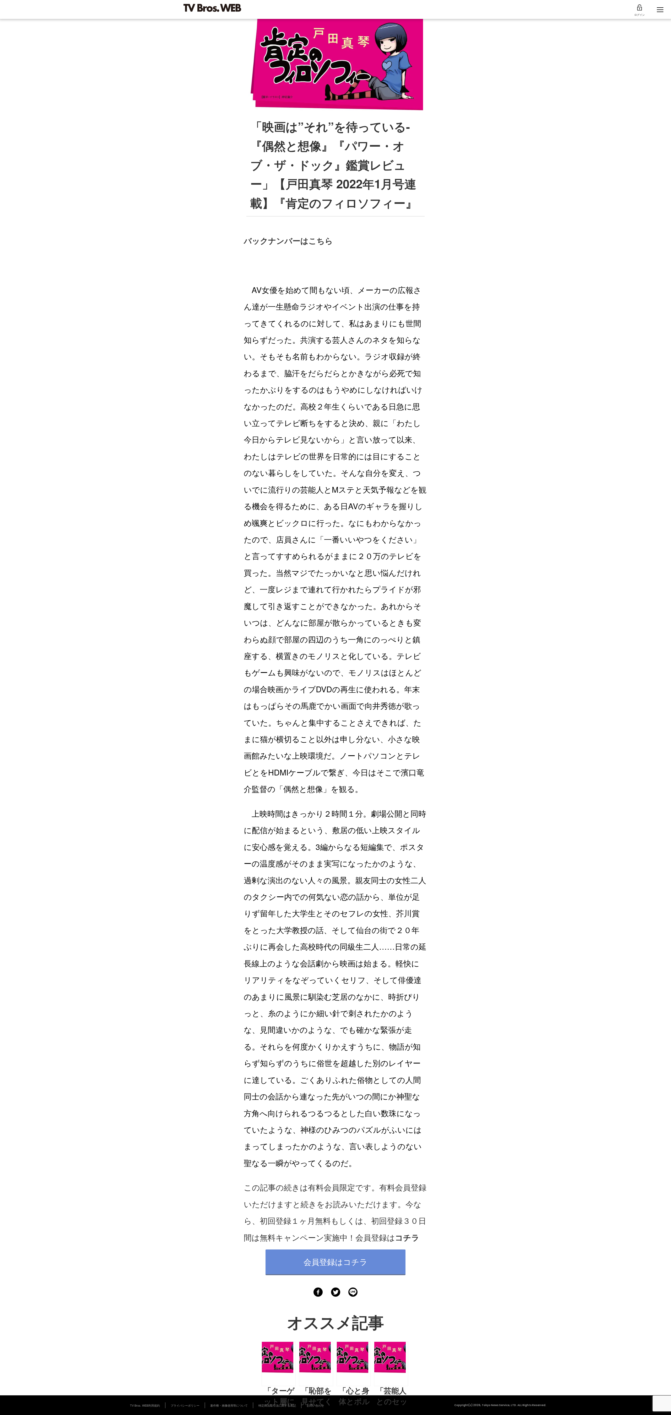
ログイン (639, 15)
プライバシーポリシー (185, 1405)
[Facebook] (318, 1292)
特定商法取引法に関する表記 (277, 1405)
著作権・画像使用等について (229, 1405)
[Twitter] (335, 1292)
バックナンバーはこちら (288, 240)
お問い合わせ (315, 1405)
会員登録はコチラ (335, 1261)
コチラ (407, 1237)
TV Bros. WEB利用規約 (145, 1405)
